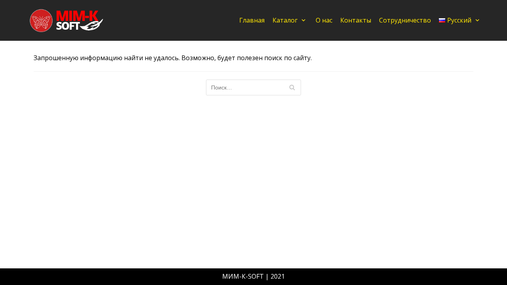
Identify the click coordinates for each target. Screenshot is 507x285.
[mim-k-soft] (67, 20)
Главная (252, 20)
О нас (324, 20)
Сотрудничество (405, 20)
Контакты (355, 20)
